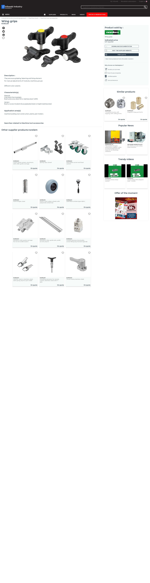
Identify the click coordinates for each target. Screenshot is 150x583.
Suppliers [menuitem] (52, 14)
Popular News (126, 125)
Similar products (126, 91)
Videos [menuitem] (82, 14)
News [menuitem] (74, 14)
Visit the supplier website (121, 50)
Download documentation (122, 46)
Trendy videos (126, 159)
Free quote (122, 54)
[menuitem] (3, 15)
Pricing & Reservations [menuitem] (97, 14)
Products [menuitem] (63, 14)
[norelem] (126, 32)
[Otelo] (126, 208)
